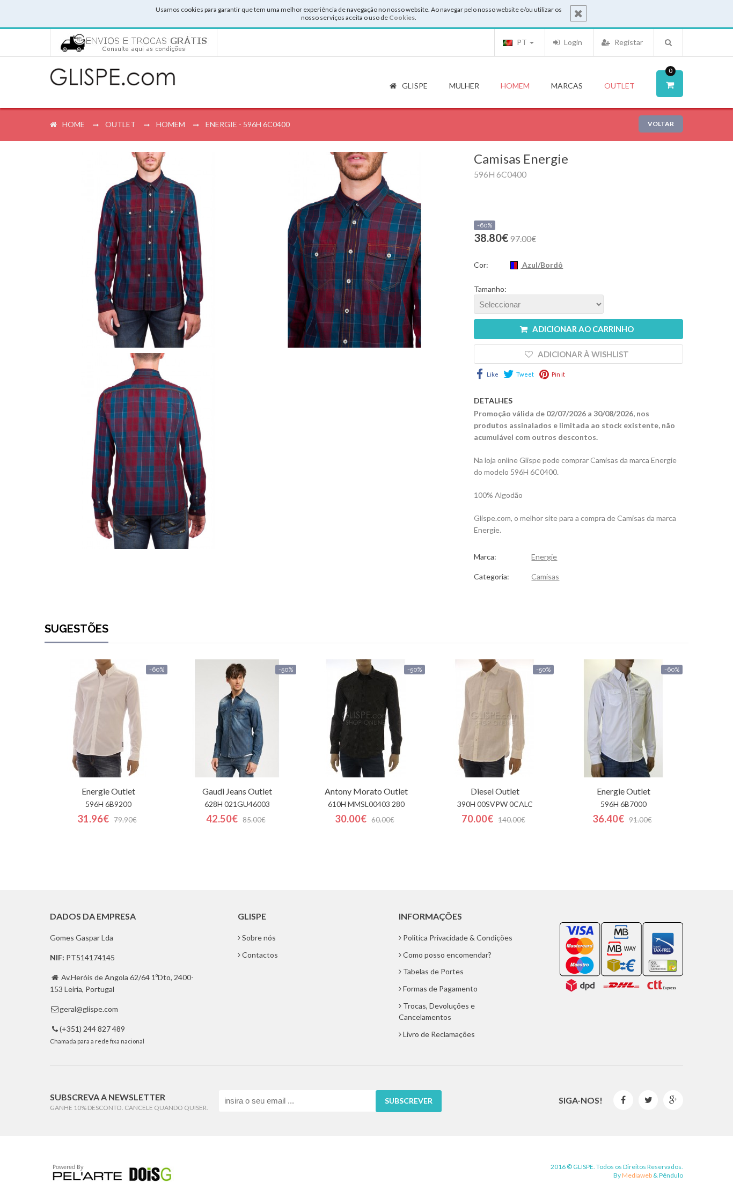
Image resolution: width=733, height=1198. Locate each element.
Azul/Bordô (542, 264)
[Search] (668, 42)
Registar (628, 42)
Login (572, 42)
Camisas (545, 576)
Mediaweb (637, 1175)
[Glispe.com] (113, 77)
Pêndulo (671, 1175)
